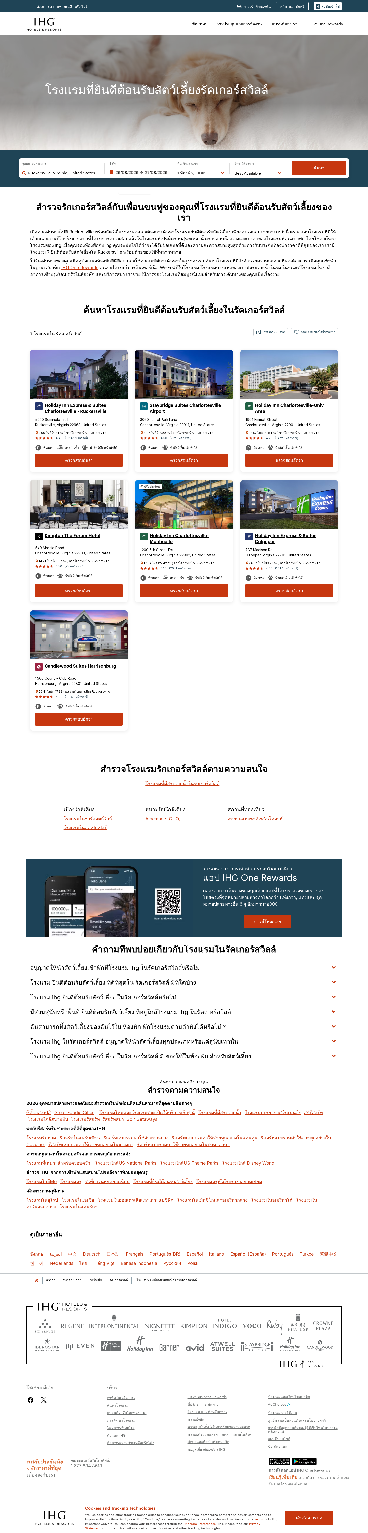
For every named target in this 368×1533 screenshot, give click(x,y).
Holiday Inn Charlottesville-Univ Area (289, 408)
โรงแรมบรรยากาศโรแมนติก (273, 1112)
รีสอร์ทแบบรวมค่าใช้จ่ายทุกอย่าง (136, 1137)
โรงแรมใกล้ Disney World (248, 1163)
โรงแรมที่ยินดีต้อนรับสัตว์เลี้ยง (163, 1181)
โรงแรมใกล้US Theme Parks (189, 1163)
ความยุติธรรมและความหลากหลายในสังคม (221, 1434)
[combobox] (63, 173)
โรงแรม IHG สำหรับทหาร (207, 1411)
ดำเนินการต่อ (309, 1518)
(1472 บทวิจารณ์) (286, 438)
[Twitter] (44, 1400)
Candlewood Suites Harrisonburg (80, 666)
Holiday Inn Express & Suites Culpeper (285, 538)
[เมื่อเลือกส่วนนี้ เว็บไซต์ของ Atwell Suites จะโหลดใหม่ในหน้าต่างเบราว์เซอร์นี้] (222, 1346)
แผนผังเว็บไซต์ (279, 1438)
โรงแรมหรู (71, 1181)
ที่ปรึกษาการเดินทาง (203, 1404)
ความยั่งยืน (196, 1419)
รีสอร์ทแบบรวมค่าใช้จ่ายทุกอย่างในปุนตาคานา (183, 1144)
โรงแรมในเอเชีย (78, 1200)
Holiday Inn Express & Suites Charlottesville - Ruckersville (76, 408)
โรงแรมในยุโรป (42, 1200)
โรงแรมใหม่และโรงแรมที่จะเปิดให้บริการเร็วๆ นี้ (147, 1112)
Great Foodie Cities (74, 1112)
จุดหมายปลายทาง (34, 163)
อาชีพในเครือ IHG (121, 1397)
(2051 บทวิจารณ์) (181, 568)
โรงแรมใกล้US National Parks (125, 1163)
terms (258, 1519)
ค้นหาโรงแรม (117, 1405)
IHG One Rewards (79, 267)
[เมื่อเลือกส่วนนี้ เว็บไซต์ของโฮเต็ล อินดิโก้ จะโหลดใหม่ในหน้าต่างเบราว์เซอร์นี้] (224, 1324)
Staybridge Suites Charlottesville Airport (185, 408)
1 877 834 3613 (86, 1465)
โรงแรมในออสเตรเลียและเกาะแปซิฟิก (135, 1200)
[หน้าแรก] (36, 1280)
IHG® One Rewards (325, 23)
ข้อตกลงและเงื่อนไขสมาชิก (289, 1396)
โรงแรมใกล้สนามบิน (48, 1119)
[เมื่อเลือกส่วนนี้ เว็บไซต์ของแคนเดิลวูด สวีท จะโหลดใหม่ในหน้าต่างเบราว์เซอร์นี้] (320, 1346)
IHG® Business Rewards (207, 1396)
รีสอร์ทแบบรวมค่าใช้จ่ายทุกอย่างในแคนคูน (214, 1137)
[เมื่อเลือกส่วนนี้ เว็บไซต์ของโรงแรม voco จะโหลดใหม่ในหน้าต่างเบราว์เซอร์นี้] (251, 1324)
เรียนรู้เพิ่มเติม (283, 1476)
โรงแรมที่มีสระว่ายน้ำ (219, 1112)
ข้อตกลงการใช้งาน (282, 1412)
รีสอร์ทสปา (113, 1119)
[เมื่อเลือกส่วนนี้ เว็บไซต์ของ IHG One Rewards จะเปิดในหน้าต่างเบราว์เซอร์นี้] (304, 1364)
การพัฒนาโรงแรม (121, 1420)
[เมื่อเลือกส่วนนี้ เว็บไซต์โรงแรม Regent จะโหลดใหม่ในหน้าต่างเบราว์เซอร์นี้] (72, 1324)
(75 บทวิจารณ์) (74, 566)
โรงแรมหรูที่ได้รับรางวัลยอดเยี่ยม (229, 1181)
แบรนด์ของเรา (284, 23)
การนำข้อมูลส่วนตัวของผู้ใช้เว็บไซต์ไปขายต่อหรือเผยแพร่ (303, 1429)
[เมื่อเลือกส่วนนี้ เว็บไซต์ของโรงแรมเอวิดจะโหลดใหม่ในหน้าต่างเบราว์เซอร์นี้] (195, 1346)
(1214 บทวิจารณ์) (76, 438)
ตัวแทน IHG (116, 1435)
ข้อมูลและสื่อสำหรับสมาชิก (208, 1441)
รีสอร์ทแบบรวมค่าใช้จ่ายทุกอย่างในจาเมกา (90, 1144)
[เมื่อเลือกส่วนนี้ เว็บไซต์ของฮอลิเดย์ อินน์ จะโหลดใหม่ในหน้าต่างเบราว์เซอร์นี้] (140, 1346)
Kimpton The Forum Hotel (72, 535)
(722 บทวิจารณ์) (180, 438)
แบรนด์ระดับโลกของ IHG (127, 1412)
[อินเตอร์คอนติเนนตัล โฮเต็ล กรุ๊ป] (44, 23)
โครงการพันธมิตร (121, 1427)
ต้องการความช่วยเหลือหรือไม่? (62, 6)
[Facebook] (31, 1400)
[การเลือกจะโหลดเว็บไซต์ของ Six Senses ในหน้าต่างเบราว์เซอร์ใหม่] (45, 1324)
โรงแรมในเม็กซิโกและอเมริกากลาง (212, 1200)
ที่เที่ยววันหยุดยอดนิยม (107, 1181)
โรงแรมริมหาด (41, 1137)
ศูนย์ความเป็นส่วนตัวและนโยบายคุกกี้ (297, 1420)
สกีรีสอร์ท (313, 1112)
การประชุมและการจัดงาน (239, 23)
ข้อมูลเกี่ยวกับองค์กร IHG (206, 1449)
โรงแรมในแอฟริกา (78, 1206)
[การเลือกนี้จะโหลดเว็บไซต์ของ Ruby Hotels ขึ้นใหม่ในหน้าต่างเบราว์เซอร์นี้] (275, 1324)
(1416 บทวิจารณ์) (76, 697)
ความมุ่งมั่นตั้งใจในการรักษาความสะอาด (219, 1426)
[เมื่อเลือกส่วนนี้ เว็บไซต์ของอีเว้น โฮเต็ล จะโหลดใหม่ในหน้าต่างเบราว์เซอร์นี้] (80, 1346)
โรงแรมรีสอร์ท (85, 1119)
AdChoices (277, 1404)
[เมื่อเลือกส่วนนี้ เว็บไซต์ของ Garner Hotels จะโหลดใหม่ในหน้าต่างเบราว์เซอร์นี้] (169, 1346)
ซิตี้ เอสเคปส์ (38, 1112)
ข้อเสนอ (199, 23)
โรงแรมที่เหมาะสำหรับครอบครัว (58, 1163)
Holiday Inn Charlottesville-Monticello (179, 538)
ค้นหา (319, 168)
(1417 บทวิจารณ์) (286, 568)
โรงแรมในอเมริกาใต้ (271, 1200)
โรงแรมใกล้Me (41, 1181)
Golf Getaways (141, 1119)
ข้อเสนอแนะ (277, 1446)
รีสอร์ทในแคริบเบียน (80, 1137)
